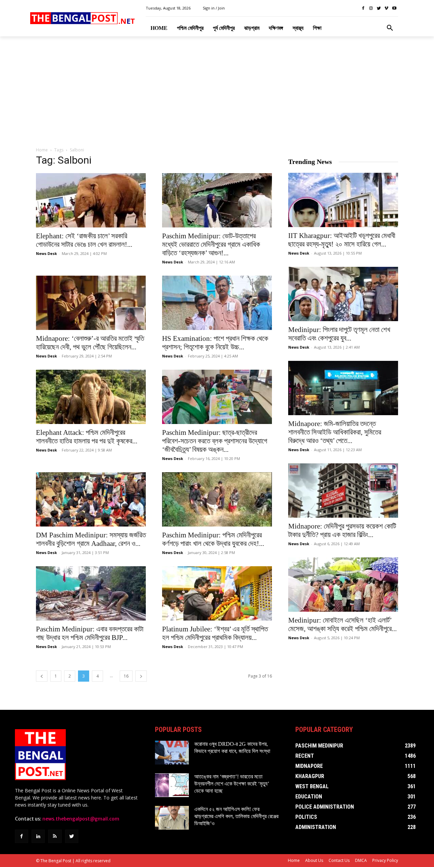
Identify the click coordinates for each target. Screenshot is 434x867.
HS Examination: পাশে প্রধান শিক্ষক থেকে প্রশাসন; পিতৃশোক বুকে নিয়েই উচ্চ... (215, 342)
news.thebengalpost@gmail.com (80, 819)
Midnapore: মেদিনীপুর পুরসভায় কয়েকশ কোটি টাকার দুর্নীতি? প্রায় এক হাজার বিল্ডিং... (342, 530)
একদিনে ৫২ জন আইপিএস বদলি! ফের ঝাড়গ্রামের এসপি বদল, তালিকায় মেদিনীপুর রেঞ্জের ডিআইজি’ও (236, 816)
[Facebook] (363, 8)
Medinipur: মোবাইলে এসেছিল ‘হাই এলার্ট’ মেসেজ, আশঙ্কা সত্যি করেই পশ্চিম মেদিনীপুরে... (342, 624)
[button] (390, 28)
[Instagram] (371, 8)
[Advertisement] (217, 92)
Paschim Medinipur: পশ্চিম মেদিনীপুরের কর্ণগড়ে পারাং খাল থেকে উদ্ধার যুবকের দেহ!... (213, 539)
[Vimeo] (386, 8)
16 (126, 676)
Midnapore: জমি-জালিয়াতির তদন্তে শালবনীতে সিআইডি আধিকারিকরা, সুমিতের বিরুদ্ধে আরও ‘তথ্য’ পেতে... (334, 432)
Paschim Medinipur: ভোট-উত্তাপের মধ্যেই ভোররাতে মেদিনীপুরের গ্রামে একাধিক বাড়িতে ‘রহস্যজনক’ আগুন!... (211, 244)
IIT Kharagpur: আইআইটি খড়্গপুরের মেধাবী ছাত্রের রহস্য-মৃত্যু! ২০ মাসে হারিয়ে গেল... (341, 240)
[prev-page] (41, 676)
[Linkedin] (38, 836)
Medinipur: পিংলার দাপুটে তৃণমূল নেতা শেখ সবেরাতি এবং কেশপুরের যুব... (339, 334)
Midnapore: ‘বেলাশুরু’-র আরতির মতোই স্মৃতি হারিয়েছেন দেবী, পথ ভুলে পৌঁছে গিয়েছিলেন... (90, 342)
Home (42, 150)
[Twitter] (379, 8)
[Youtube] (394, 8)
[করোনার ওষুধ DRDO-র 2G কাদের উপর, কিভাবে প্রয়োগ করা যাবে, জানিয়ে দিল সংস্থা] (172, 752)
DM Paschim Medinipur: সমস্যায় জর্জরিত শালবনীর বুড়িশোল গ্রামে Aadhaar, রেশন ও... (91, 539)
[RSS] (54, 836)
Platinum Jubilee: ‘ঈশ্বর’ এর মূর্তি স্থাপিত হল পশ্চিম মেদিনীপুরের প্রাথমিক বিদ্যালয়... (215, 633)
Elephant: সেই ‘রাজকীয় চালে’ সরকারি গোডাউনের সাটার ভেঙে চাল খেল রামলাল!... (84, 240)
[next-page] (141, 676)
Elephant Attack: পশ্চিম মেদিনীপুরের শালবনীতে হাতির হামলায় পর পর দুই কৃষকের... (86, 436)
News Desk (46, 253)
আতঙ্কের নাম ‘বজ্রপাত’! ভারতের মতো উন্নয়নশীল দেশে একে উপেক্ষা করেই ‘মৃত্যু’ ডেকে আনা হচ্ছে (231, 784)
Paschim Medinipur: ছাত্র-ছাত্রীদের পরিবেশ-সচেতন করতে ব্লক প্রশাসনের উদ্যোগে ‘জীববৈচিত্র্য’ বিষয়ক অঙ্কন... (214, 441)
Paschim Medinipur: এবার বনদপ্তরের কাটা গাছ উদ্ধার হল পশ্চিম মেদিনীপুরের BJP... (89, 633)
